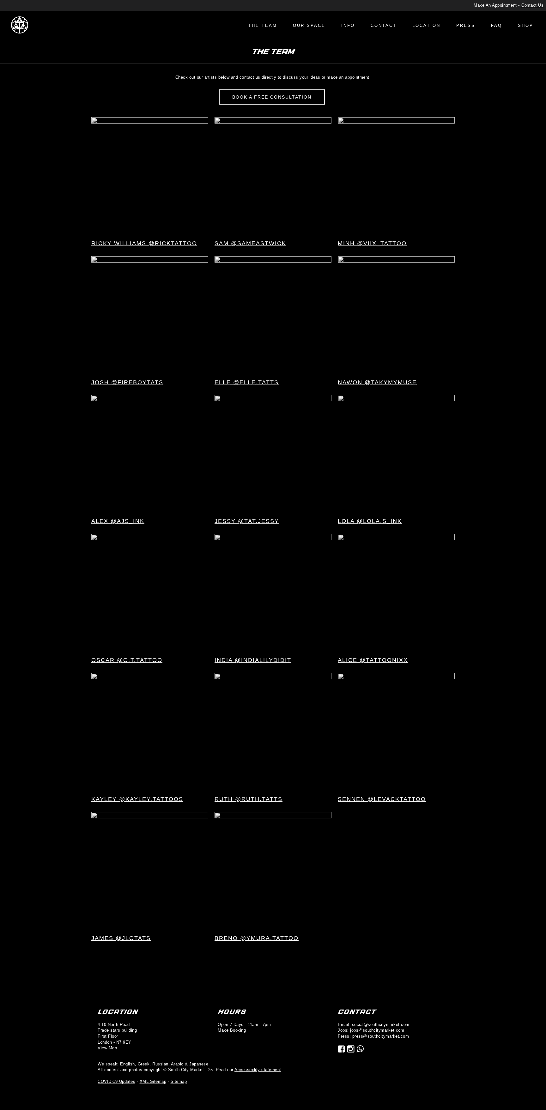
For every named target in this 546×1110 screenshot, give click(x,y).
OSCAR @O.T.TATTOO (126, 660)
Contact (384, 25)
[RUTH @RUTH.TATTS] (273, 731)
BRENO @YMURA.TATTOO (257, 938)
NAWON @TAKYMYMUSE (377, 382)
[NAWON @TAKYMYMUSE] (396, 314)
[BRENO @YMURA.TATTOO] (273, 870)
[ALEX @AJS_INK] (149, 453)
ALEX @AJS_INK (117, 521)
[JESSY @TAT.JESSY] (273, 453)
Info (348, 25)
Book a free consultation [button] (272, 97)
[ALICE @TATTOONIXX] (396, 592)
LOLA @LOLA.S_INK (370, 521)
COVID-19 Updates (116, 1081)
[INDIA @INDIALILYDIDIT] (273, 592)
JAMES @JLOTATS (121, 938)
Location (426, 25)
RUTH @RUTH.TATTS (248, 799)
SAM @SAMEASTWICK (250, 243)
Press (465, 25)
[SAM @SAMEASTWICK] (273, 175)
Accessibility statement (257, 1069)
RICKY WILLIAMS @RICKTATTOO (144, 243)
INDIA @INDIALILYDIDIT (253, 660)
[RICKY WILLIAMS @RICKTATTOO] (149, 175)
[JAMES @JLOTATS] (149, 870)
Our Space (309, 25)
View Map (107, 1048)
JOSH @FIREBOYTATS (127, 382)
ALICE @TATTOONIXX (373, 660)
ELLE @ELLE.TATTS (247, 382)
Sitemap (179, 1081)
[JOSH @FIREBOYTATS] (149, 314)
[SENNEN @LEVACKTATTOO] (396, 731)
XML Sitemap (153, 1081)
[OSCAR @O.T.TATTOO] (149, 592)
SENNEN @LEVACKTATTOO (382, 799)
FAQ (496, 25)
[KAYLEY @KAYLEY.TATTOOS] (149, 731)
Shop (525, 25)
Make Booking (232, 1030)
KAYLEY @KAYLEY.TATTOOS (137, 799)
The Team (262, 25)
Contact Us (532, 5)
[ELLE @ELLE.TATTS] (273, 314)
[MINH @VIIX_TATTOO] (396, 175)
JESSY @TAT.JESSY (247, 521)
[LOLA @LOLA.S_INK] (396, 453)
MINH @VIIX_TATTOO (372, 243)
